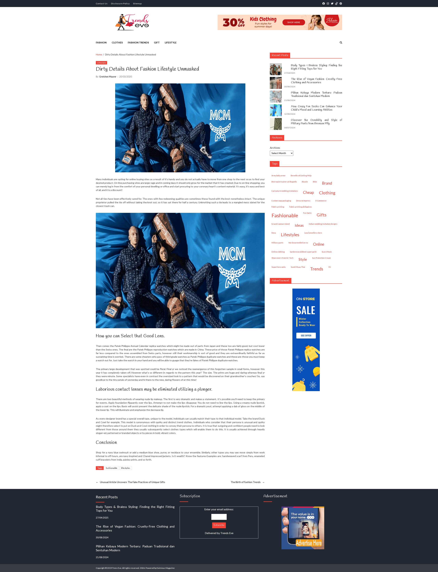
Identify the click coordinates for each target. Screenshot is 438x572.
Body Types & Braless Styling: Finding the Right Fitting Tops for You (316, 67)
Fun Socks (307, 213)
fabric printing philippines (300, 207)
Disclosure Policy (120, 3)
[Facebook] (323, 3)
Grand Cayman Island (281, 224)
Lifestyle (171, 42)
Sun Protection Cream (321, 258)
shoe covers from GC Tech (282, 258)
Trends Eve (226, 533)
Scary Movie (327, 252)
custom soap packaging (281, 200)
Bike (315, 182)
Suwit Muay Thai (298, 267)
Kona (274, 233)
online (318, 244)
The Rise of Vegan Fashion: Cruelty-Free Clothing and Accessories (316, 80)
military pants (277, 243)
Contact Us (102, 3)
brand (327, 183)
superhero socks (279, 267)
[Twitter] (332, 3)
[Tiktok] (336, 3)
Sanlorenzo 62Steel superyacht (303, 252)
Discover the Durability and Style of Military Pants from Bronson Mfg (316, 121)
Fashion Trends (138, 42)
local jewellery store (313, 233)
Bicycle (305, 182)
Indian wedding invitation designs (323, 224)
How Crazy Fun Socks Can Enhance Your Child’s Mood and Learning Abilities (316, 108)
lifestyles (125, 468)
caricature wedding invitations (285, 191)
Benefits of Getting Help (301, 175)
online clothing (278, 252)
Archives (275, 147)
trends (316, 268)
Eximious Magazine (166, 568)
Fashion (101, 42)
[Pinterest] (340, 3)
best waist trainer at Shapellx (284, 182)
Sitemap (137, 3)
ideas (299, 225)
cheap (308, 192)
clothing (327, 192)
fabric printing (278, 207)
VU (329, 267)
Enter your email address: (219, 521)
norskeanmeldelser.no (298, 243)
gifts (321, 214)
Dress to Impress (303, 200)
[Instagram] (327, 3)
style (303, 259)
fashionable (111, 468)
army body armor (279, 175)
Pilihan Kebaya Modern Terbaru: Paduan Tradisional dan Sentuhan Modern (316, 94)
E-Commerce (320, 200)
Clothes (117, 42)
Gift (157, 42)
